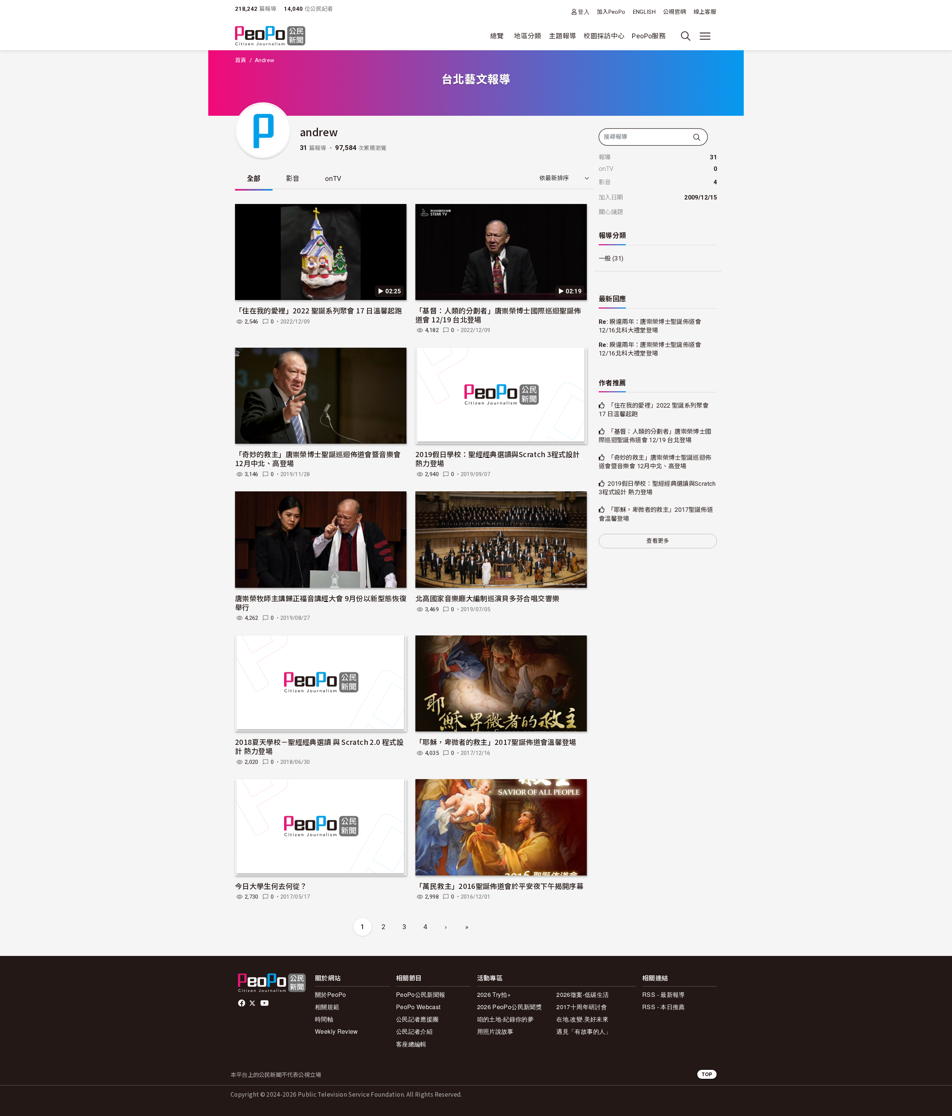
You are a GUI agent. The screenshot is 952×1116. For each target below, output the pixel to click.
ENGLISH (644, 12)
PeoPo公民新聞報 (421, 994)
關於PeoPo (330, 994)
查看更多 (657, 541)
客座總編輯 (411, 1044)
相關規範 (327, 1006)
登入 (583, 12)
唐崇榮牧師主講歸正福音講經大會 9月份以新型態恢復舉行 (320, 602)
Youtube (265, 1003)
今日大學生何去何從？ (271, 886)
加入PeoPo (611, 12)
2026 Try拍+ (494, 994)
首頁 (241, 60)
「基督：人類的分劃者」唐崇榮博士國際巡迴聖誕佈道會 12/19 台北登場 (498, 314)
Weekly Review (336, 1031)
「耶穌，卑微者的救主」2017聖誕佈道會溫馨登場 (495, 742)
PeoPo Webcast (418, 1006)
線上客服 (705, 12)
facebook (242, 1003)
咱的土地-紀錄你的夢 (505, 1019)
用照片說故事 (495, 1031)
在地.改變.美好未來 (582, 1019)
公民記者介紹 (414, 1031)
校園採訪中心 (603, 36)
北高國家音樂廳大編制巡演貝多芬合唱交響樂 (487, 598)
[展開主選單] (705, 36)
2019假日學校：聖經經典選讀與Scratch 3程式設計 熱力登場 (497, 458)
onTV (333, 178)
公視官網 (674, 12)
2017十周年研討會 (581, 1006)
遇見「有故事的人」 (583, 1031)
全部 (254, 178)
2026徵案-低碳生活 (582, 994)
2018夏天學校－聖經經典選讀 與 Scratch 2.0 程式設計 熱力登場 (319, 746)
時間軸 (324, 1019)
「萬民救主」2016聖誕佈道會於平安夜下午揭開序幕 (499, 886)
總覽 (497, 36)
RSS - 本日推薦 (663, 1006)
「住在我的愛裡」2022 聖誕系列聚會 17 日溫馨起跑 (318, 310)
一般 (605, 258)
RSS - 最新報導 (663, 994)
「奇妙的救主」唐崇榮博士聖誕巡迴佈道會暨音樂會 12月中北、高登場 (318, 458)
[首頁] (270, 36)
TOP (707, 1074)
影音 (293, 178)
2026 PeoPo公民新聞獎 (509, 1006)
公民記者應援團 (417, 1019)
